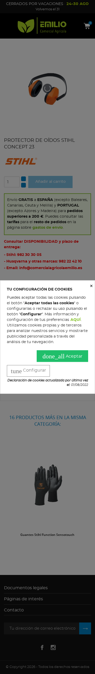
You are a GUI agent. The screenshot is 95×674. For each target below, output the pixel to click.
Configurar (28, 371)
